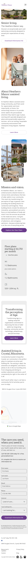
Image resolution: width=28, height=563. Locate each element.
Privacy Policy (20, 549)
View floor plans (13, 255)
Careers (3, 553)
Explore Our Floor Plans (14, 230)
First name (4, 468)
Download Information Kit (14, 41)
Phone (3, 490)
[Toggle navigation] (25, 4)
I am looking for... (6, 507)
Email (3, 483)
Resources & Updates (4, 550)
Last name (4, 475)
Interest (3, 498)
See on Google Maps (15, 426)
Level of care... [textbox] (8, 502)
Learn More (14, 132)
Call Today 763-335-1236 (10, 538)
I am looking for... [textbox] (9, 510)
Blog (17, 553)
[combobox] (14, 501)
